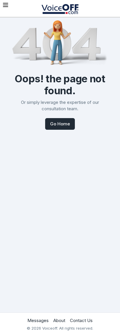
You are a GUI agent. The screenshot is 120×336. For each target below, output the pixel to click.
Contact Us (81, 320)
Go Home (60, 124)
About (59, 320)
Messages (38, 320)
